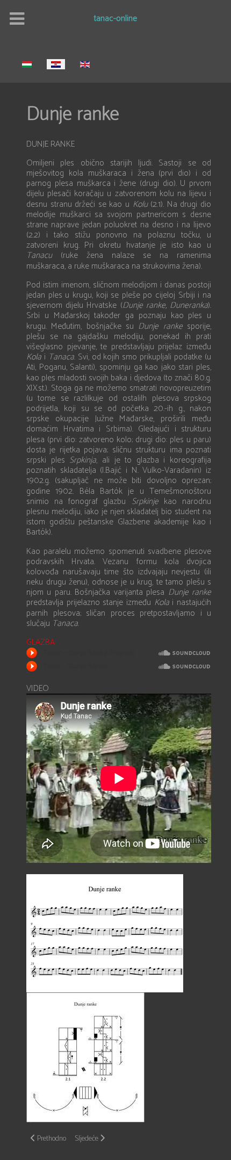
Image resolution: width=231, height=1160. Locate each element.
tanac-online (115, 19)
